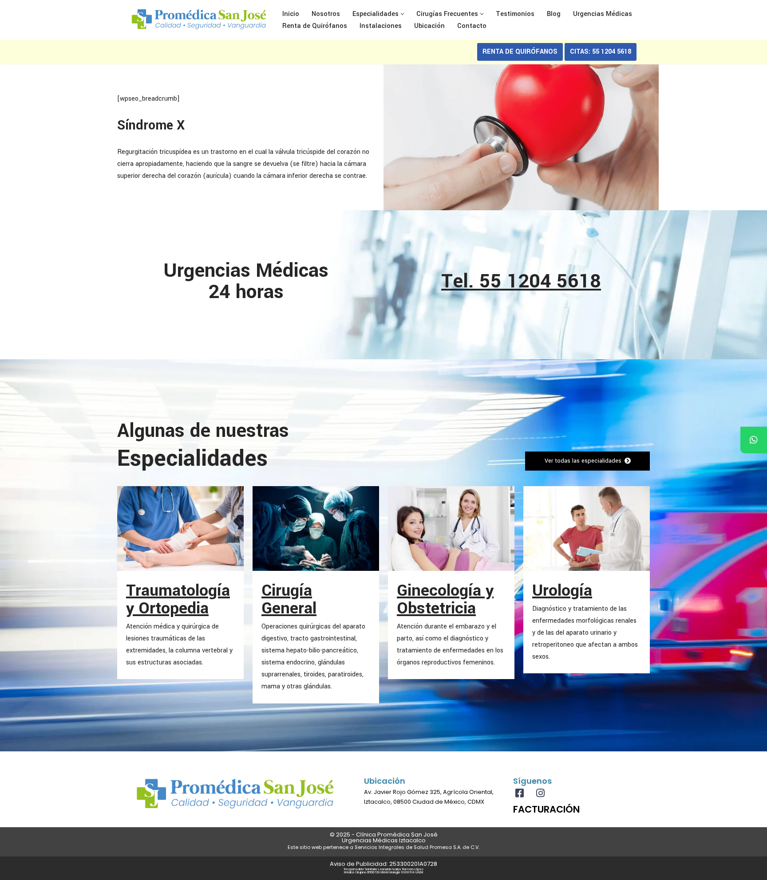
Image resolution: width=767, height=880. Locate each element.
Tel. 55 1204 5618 (521, 281)
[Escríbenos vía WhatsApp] (753, 440)
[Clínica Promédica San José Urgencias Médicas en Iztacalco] (198, 19)
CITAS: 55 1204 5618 (600, 51)
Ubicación (429, 26)
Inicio (290, 14)
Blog (554, 14)
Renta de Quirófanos (314, 26)
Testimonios (515, 14)
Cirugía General (288, 599)
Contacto (471, 26)
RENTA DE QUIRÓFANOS (519, 51)
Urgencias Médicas (602, 14)
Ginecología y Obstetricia (445, 599)
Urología (562, 590)
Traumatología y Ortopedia (178, 599)
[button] (402, 14)
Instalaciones (381, 26)
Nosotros (326, 14)
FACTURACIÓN (546, 809)
